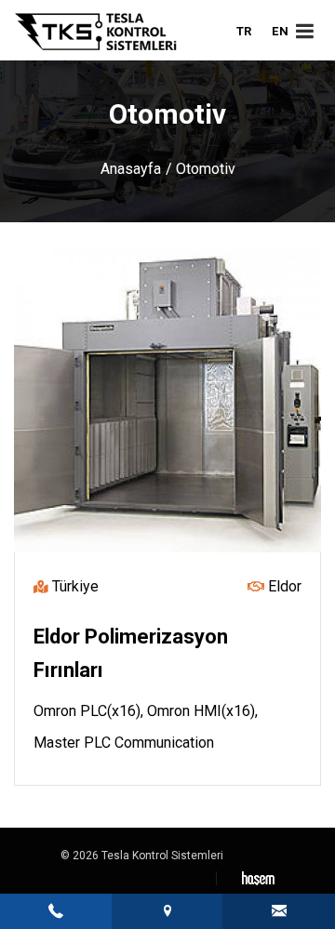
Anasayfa (130, 169)
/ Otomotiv (200, 169)
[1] (304, 31)
